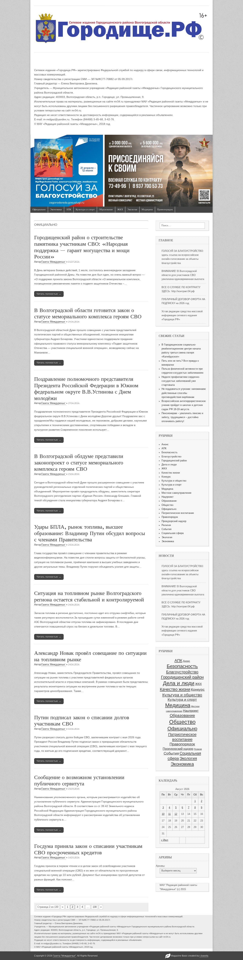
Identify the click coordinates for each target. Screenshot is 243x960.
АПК (68, 209)
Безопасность (170, 452)
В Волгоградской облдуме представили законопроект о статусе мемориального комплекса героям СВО (78, 462)
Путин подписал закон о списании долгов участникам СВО (81, 720)
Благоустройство (171, 456)
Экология (132, 209)
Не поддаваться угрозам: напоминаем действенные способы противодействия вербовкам (184, 393)
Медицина (147, 209)
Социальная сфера (173, 533)
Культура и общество (174, 480)
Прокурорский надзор (174, 521)
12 (175, 814)
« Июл (164, 840)
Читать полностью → (49, 293)
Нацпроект (168, 497)
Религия (166, 525)
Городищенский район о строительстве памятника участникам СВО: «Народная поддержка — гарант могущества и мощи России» (81, 247)
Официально (39, 209)
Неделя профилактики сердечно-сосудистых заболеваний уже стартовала (181, 381)
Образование (106, 209)
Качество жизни (171, 472)
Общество (167, 505)
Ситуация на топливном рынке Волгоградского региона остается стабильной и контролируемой (89, 596)
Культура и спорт (85, 209)
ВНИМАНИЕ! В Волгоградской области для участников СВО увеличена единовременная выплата (183, 275)
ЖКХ (120, 209)
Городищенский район (174, 460)
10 (163, 814)
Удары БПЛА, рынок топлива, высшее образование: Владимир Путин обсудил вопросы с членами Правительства (89, 533)
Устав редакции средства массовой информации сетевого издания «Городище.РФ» (182, 315)
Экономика (56, 209)
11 (169, 814)
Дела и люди (169, 464)
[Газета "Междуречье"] (121, 26)
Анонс (165, 444)
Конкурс (166, 476)
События (166, 529)
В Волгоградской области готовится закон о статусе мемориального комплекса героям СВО (87, 313)
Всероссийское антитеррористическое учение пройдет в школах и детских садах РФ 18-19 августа (184, 405)
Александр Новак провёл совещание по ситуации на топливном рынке (90, 656)
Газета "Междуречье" (53, 261)
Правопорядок (165, 209)
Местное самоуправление (176, 493)
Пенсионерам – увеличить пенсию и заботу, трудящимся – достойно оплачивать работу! (182, 417)
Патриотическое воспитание (178, 513)
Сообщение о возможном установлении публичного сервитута (79, 780)
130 (95, 906)
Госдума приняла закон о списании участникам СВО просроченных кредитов (88, 849)
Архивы (160, 866)
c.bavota (204, 955)
